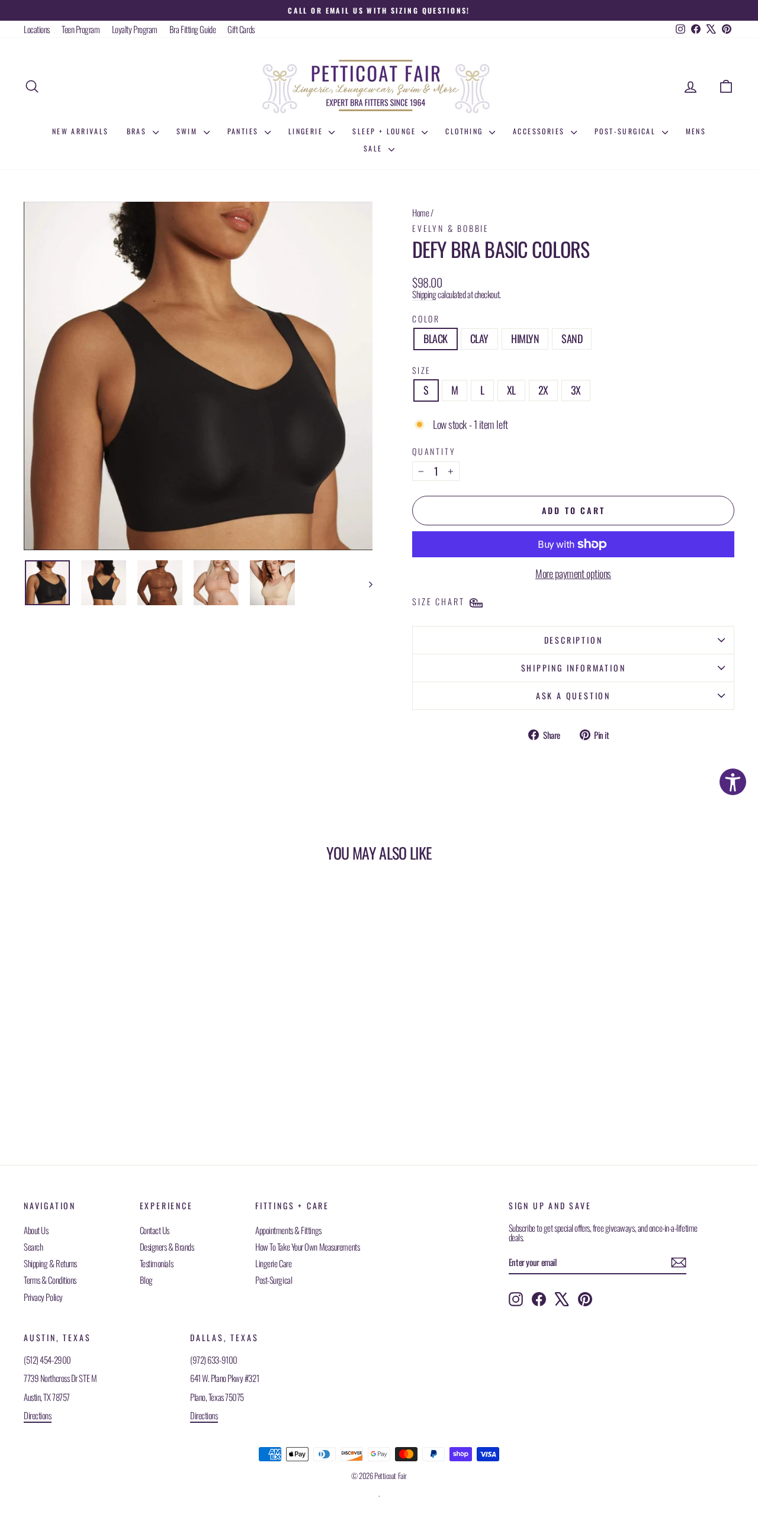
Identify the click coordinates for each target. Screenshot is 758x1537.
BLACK (435, 338)
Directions (38, 1415)
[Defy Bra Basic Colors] (47, 582)
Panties (244, 131)
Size (421, 370)
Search (33, 1246)
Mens (696, 131)
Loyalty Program (135, 28)
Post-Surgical (627, 131)
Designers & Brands (167, 1246)
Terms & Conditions (50, 1279)
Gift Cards (241, 28)
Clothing (465, 131)
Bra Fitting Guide (192, 28)
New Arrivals (80, 131)
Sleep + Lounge (385, 131)
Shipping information (573, 667)
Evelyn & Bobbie (450, 228)
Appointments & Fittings (288, 1229)
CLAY (479, 338)
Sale (375, 148)
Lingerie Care (273, 1263)
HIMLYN (525, 338)
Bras (138, 131)
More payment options (573, 574)
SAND (571, 338)
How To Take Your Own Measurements (307, 1246)
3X (576, 390)
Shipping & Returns (50, 1263)
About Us (36, 1229)
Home (420, 212)
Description (573, 640)
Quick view (107, 1045)
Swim (188, 131)
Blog (146, 1279)
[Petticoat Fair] (379, 86)
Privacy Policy (43, 1296)
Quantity (433, 451)
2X (543, 390)
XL (511, 390)
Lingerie (307, 131)
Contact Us (155, 1229)
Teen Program (81, 28)
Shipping (424, 294)
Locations (37, 28)
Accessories (540, 131)
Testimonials (157, 1263)
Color (426, 318)
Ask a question (573, 695)
